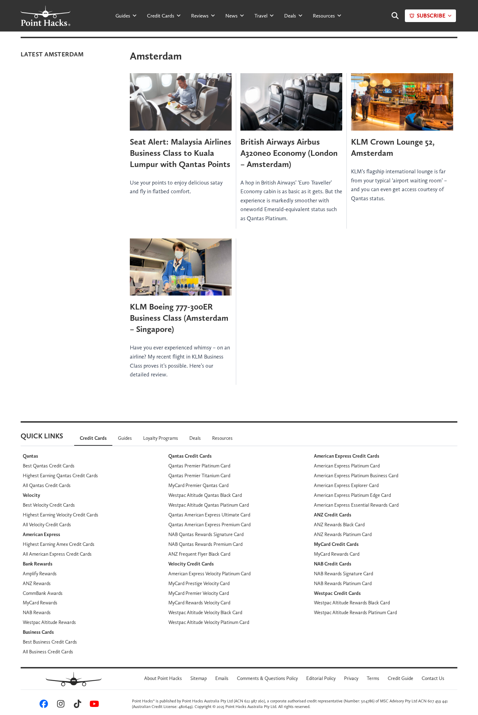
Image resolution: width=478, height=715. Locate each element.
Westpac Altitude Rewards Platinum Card (355, 612)
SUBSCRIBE (431, 15)
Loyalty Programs (160, 438)
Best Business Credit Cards (50, 642)
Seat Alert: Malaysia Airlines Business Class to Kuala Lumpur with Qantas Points (180, 153)
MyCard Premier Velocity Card (198, 593)
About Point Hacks (163, 678)
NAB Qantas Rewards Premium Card (205, 544)
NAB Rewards (37, 612)
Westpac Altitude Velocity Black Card (205, 612)
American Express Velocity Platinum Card (209, 573)
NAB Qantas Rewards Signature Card (206, 534)
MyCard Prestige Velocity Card (199, 583)
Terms (373, 678)
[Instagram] (59, 705)
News (231, 16)
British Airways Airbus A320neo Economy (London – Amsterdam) (289, 153)
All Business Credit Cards (48, 651)
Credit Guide (400, 678)
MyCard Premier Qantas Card (198, 485)
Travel (260, 16)
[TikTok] (76, 705)
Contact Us (433, 678)
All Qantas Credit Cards (47, 485)
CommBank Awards (43, 593)
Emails (222, 678)
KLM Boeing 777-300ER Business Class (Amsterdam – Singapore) (179, 317)
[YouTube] (93, 705)
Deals (290, 16)
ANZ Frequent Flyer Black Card (199, 554)
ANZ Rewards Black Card (339, 524)
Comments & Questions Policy (267, 678)
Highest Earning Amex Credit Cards (58, 544)
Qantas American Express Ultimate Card (209, 515)
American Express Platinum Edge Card (352, 495)
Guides (122, 16)
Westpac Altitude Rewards (49, 622)
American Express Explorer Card (346, 485)
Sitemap (198, 678)
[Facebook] (42, 705)
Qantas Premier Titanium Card (199, 475)
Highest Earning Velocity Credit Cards (60, 515)
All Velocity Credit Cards (47, 524)
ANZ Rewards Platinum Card (343, 534)
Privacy (351, 678)
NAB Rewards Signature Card (343, 573)
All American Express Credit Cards (57, 554)
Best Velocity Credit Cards (49, 505)
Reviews (200, 16)
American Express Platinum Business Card (356, 475)
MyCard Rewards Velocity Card (199, 602)
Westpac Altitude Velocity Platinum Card (208, 622)
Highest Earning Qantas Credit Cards (60, 475)
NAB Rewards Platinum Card (343, 583)
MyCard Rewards (40, 602)
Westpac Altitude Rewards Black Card (352, 602)
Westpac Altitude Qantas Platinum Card (208, 505)
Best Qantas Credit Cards (49, 465)
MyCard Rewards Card (336, 554)
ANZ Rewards (37, 583)
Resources (324, 16)
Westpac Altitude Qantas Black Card (205, 495)
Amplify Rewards (40, 573)
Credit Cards (160, 16)
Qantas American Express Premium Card (209, 524)
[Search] (391, 16)
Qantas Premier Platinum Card (199, 465)
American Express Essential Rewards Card (356, 505)
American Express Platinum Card (347, 465)
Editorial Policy (321, 678)
